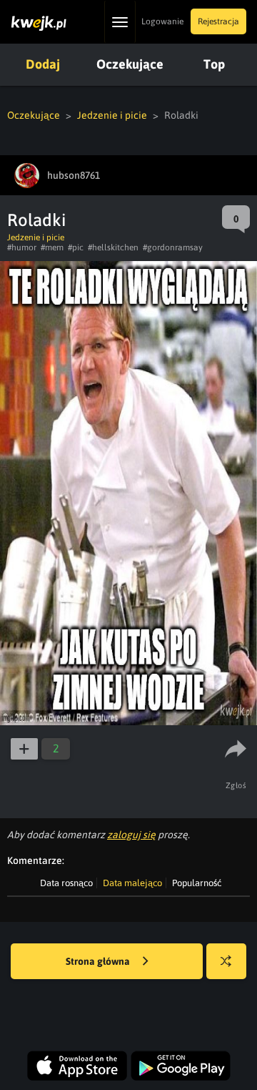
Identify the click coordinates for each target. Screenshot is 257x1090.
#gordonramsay (173, 247)
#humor (21, 247)
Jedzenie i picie (112, 115)
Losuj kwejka (226, 961)
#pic (76, 247)
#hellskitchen (113, 247)
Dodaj (43, 64)
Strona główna (99, 961)
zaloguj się (131, 834)
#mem (52, 247)
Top (214, 64)
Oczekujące (129, 64)
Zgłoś (236, 785)
